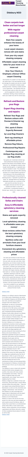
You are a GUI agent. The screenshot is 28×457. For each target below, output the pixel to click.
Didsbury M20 (5, 291)
